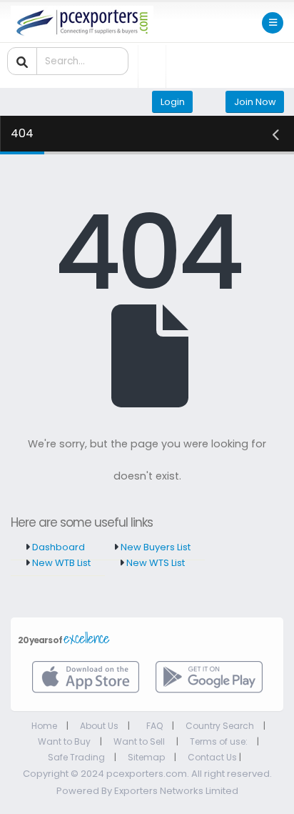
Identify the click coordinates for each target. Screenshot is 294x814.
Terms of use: (219, 741)
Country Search (220, 726)
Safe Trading (76, 757)
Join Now (255, 102)
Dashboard (57, 547)
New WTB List (60, 563)
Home (44, 726)
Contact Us (212, 757)
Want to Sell (140, 741)
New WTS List (154, 563)
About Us (99, 726)
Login (173, 102)
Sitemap (146, 757)
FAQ (154, 726)
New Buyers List (154, 547)
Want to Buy (64, 741)
